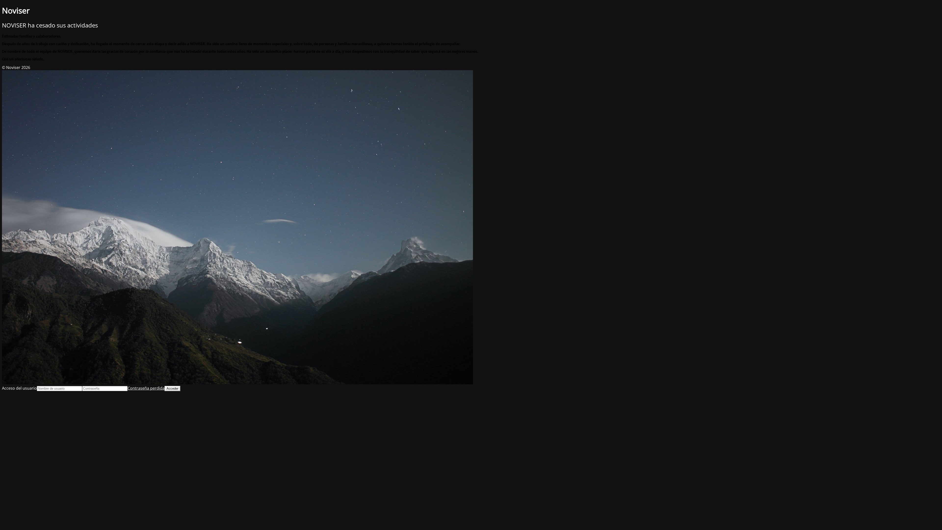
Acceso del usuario (19, 388)
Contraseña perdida (146, 388)
